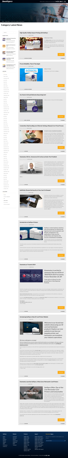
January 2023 (6, 125)
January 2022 (6, 144)
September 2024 (6, 95)
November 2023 (6, 108)
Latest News (26, 58)
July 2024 (5, 99)
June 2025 (5, 80)
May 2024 (5, 101)
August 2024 (6, 97)
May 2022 (5, 139)
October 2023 (6, 110)
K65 (4, 198)
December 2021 (6, 146)
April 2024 (5, 103)
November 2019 (6, 186)
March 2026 (6, 76)
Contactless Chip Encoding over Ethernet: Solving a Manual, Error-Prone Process (42, 126)
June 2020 (5, 177)
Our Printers (30, 58)
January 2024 (6, 104)
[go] (14, 33)
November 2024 (6, 91)
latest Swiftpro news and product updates (41, 363)
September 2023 (6, 112)
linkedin (46, 455)
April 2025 (5, 84)
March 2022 (6, 141)
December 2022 (6, 127)
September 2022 (6, 131)
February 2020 (6, 181)
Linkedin (57, 1)
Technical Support (7, 204)
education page (37, 350)
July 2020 (5, 175)
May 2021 (5, 156)
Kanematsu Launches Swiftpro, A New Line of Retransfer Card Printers (39, 381)
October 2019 (6, 188)
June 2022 (5, 137)
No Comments (63, 58)
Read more (61, 54)
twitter (56, 1)
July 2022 (5, 135)
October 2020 (6, 169)
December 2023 (6, 106)
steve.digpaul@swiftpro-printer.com (26, 302)
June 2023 (5, 118)
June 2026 (5, 74)
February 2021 (6, 162)
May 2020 (5, 179)
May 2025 (5, 82)
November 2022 (6, 129)
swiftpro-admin (31, 35)
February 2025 (6, 87)
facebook (55, 1)
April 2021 (5, 158)
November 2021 (6, 148)
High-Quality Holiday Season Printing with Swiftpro (34, 32)
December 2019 (6, 184)
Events (25, 120)
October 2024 (6, 93)
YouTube (60, 1)
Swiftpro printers (48, 40)
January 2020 (6, 182)
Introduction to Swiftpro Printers (29, 222)
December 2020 (6, 165)
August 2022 (6, 133)
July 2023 (5, 116)
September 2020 (6, 171)
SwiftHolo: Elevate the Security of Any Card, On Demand (35, 190)
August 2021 (6, 152)
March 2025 (6, 85)
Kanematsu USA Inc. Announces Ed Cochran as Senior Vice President (38, 157)
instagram (47, 455)
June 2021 (5, 154)
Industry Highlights (7, 196)
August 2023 (6, 114)
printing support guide (39, 364)
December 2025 (6, 78)
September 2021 (6, 150)
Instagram (59, 1)
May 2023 (5, 120)
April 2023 (5, 122)
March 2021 (6, 160)
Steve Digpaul (42, 298)
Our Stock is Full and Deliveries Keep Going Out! (33, 95)
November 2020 (6, 167)
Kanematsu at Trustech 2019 (27, 264)
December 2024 (6, 89)
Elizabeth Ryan (31, 319)
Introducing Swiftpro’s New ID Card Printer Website (34, 317)
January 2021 (6, 163)
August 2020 (6, 173)
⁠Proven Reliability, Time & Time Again (30, 64)
